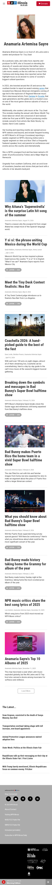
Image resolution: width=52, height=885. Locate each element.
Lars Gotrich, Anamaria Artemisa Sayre (18, 610)
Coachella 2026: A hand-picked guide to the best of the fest (24, 345)
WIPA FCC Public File (12, 825)
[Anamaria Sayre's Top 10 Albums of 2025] (25, 643)
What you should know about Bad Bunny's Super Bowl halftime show (25, 520)
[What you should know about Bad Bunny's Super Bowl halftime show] (25, 501)
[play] (3, 882)
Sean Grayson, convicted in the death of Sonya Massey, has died (22, 716)
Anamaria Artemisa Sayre (13, 220)
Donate (44, 4)
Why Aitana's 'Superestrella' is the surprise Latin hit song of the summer (26, 210)
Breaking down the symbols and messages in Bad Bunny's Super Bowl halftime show (25, 388)
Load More (26, 691)
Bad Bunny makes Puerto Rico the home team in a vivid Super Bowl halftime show (23, 458)
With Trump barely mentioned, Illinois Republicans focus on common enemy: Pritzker (24, 767)
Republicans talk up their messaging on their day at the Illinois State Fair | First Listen (24, 757)
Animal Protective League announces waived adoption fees (22, 738)
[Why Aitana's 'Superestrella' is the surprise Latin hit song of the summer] (25, 191)
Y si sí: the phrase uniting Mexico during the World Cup (26, 242)
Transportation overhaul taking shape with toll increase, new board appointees (22, 727)
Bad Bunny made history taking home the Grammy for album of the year (25, 564)
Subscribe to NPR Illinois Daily (16, 835)
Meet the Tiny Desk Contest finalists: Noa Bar (25, 284)
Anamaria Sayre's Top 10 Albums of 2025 (22, 661)
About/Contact (10, 809)
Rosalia (41, 96)
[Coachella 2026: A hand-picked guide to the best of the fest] (25, 325)
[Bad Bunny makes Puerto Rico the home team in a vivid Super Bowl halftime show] (25, 436)
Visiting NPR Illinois (12, 815)
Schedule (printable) (12, 830)
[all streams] (49, 882)
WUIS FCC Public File (12, 820)
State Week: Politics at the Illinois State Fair (22, 747)
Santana (32, 96)
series (42, 88)
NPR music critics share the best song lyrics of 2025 (25, 602)
